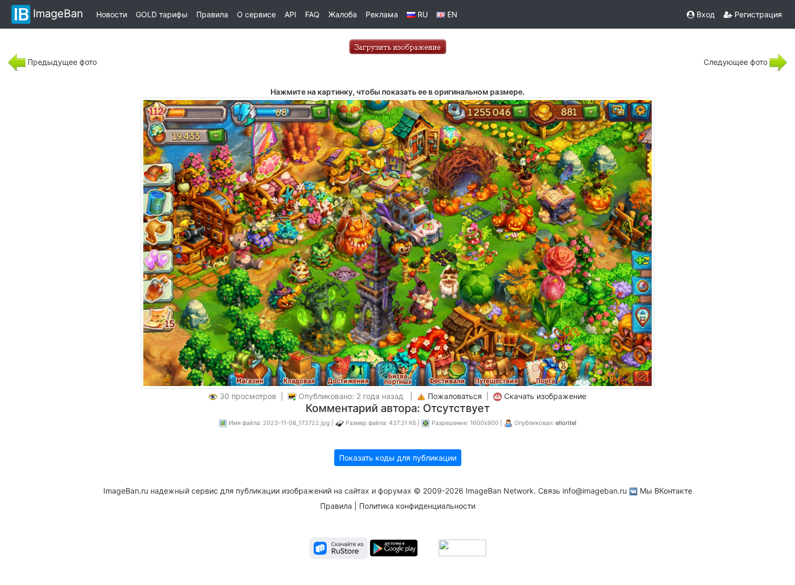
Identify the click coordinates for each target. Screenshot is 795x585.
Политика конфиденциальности (417, 505)
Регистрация (757, 14)
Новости (111, 14)
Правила (212, 14)
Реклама (382, 14)
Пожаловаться (455, 396)
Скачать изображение (545, 396)
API (290, 14)
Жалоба (342, 14)
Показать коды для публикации (397, 457)
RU (421, 14)
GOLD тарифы (162, 14)
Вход (704, 14)
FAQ (312, 14)
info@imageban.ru (594, 490)
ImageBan (58, 13)
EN (451, 14)
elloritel (566, 423)
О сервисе (256, 14)
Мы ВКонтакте (666, 490)
